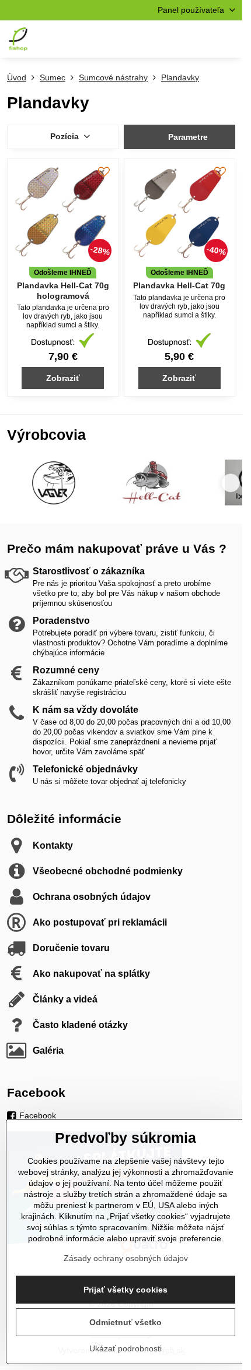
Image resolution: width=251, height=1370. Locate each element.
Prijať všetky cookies (125, 1289)
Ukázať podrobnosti (125, 1348)
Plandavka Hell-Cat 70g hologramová (63, 291)
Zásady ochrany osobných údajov (126, 1258)
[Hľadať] (172, 39)
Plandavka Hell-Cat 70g (179, 285)
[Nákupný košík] (200, 39)
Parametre (187, 137)
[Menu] (228, 39)
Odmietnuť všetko (125, 1322)
